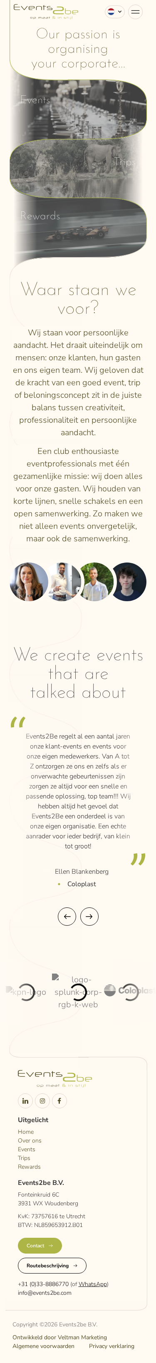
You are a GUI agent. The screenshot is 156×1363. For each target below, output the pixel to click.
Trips (125, 162)
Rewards (40, 216)
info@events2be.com (45, 1293)
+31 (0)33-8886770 (43, 1284)
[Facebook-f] (59, 1100)
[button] (67, 916)
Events (35, 100)
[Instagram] (42, 1100)
